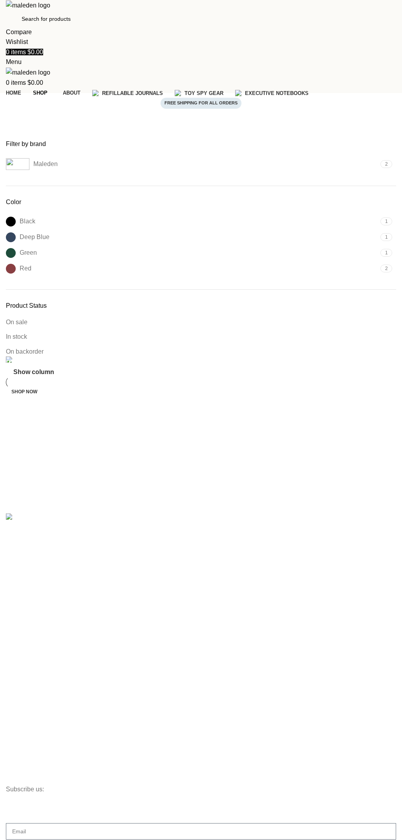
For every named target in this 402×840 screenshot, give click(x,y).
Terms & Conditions (30, 764)
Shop (12, 550)
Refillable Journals (28, 637)
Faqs (12, 576)
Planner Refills (24, 691)
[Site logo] (28, 5)
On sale (16, 322)
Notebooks (19, 677)
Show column (33, 372)
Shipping (16, 724)
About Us (17, 590)
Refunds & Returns (29, 777)
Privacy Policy (23, 751)
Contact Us (19, 604)
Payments (18, 737)
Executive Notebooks (32, 664)
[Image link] (28, 518)
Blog (11, 563)
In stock (16, 336)
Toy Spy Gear (23, 650)
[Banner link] (201, 361)
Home (18, 135)
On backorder (25, 351)
